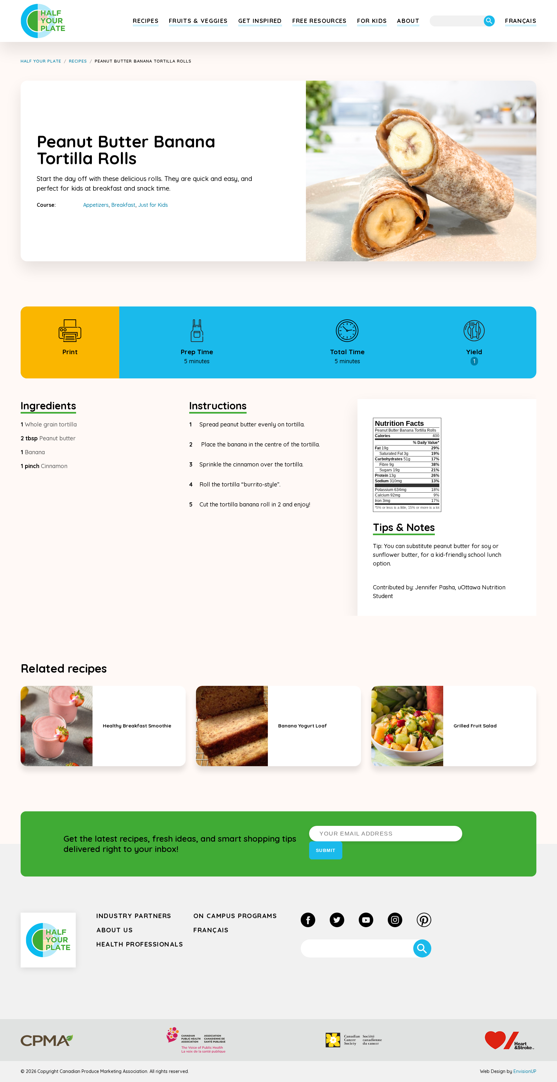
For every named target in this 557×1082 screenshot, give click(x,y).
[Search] (489, 20)
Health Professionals (139, 944)
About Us (114, 930)
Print (70, 352)
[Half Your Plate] (43, 21)
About (408, 21)
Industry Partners (133, 916)
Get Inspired (260, 21)
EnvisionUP (524, 1071)
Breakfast (123, 205)
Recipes (145, 21)
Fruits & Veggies (198, 21)
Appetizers (96, 205)
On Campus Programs (235, 916)
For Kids (372, 21)
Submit (326, 850)
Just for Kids (153, 205)
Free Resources (319, 21)
